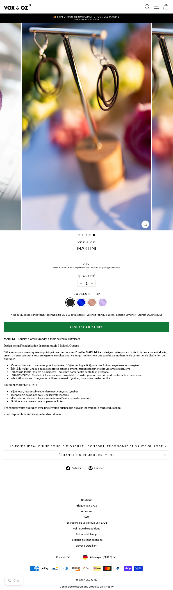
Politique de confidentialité (86, 539)
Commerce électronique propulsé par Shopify (87, 586)
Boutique (86, 500)
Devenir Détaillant (86, 545)
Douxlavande (102, 302)
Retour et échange (86, 534)
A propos (86, 511)
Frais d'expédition (76, 267)
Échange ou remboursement (87, 455)
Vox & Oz (86, 242)
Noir (70, 302)
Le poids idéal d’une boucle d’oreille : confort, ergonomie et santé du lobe (86, 446)
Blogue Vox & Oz (86, 505)
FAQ (86, 517)
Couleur (86, 293)
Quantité (86, 276)
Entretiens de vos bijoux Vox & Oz (86, 522)
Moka (91, 302)
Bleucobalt (81, 302)
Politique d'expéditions (86, 528)
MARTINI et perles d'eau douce (42, 414)
